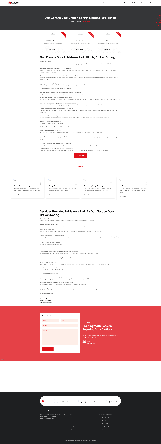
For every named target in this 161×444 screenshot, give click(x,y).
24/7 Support (108, 41)
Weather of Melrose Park (45, 300)
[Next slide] (29, 168)
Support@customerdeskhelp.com (90, 402)
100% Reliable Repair (53, 41)
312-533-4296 (80, 155)
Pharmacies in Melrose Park (46, 302)
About (111, 2)
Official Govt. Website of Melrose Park (48, 297)
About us (71, 417)
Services (119, 2)
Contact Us (135, 2)
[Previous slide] (128, 168)
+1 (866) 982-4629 (113, 402)
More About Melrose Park (46, 298)
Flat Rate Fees (80, 41)
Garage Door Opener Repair (105, 420)
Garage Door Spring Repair (104, 417)
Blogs (151, 2)
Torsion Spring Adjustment (100, 186)
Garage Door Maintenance (29, 186)
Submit (47, 349)
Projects (126, 2)
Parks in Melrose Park (45, 304)
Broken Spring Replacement (135, 186)
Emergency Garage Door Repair (66, 186)
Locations (144, 2)
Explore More (52, 49)
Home (105, 2)
